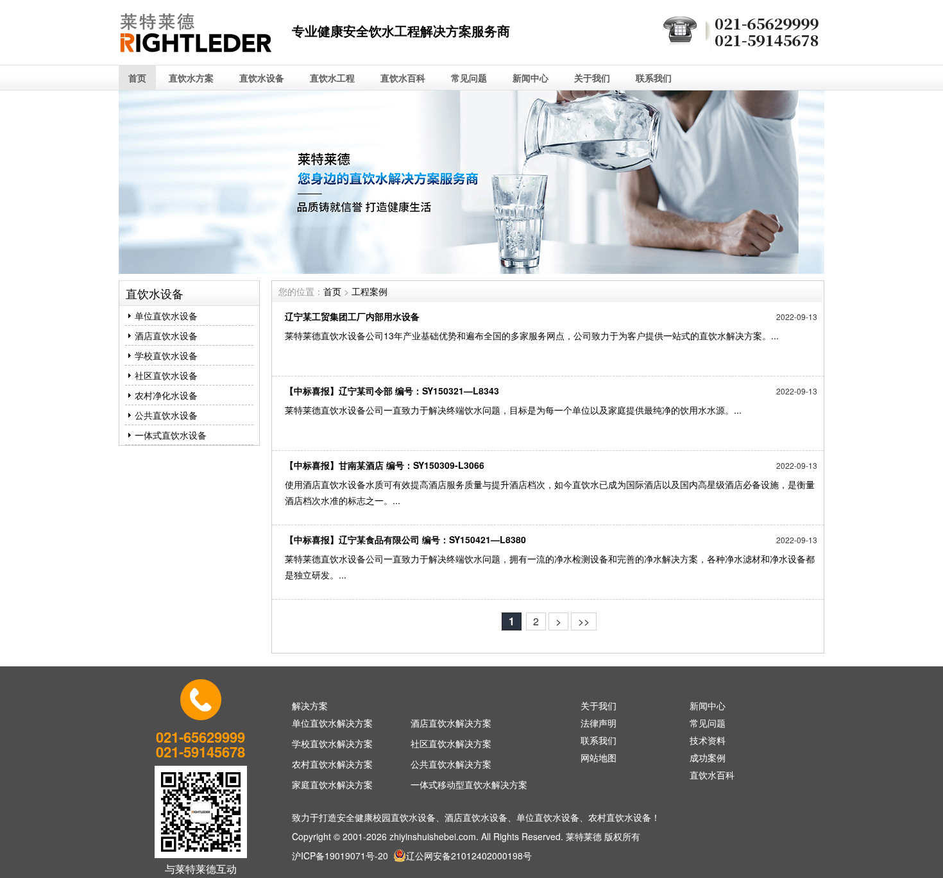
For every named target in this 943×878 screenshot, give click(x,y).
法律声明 (598, 722)
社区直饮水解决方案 (451, 743)
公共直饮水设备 (166, 415)
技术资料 (708, 740)
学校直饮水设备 (166, 355)
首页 (137, 77)
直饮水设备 (261, 77)
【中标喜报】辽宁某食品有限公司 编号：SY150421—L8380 (405, 539)
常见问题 (469, 77)
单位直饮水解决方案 (332, 722)
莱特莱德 (584, 836)
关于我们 (592, 77)
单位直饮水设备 (166, 315)
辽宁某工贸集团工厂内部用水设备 (352, 316)
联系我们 (654, 77)
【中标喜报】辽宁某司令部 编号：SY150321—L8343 (392, 390)
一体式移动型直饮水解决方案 (469, 784)
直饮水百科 (402, 77)
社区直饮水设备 (166, 375)
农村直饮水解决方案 (332, 763)
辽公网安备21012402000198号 (469, 855)
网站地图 (598, 757)
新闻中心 (530, 77)
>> (584, 621)
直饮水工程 (332, 77)
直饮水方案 (191, 77)
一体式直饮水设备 (171, 434)
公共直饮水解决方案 (451, 763)
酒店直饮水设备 (166, 335)
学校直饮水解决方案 (332, 743)
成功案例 (708, 757)
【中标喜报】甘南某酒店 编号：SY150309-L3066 (384, 465)
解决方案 (310, 705)
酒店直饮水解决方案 (451, 722)
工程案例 (369, 291)
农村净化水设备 (166, 395)
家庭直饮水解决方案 (332, 784)
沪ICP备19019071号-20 (340, 855)
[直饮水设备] (196, 55)
